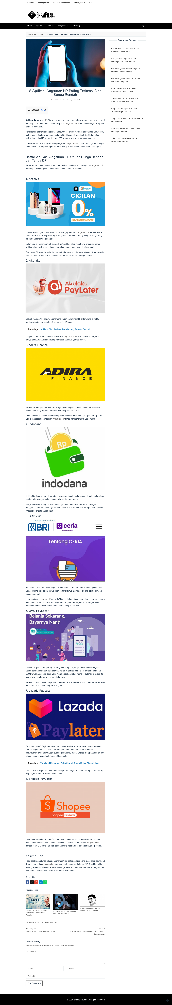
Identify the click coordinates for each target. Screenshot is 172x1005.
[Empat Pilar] (41, 14)
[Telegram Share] (41, 882)
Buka (43, 110)
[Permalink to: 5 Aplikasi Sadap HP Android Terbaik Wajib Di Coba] (65, 902)
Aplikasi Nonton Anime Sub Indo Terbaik (40, 930)
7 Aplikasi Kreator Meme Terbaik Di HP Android (90, 909)
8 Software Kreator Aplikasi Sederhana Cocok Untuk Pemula (36, 912)
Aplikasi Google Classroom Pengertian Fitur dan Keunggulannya (87, 931)
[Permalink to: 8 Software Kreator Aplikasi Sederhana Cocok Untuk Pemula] (38, 901)
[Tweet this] (32, 882)
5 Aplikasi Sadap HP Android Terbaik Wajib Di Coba (64, 912)
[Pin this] (36, 882)
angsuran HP (71, 123)
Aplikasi (36, 922)
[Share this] (27, 882)
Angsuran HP (70, 336)
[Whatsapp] (45, 882)
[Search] (143, 26)
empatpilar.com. (81, 999)
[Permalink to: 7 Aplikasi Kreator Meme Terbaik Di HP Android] (92, 900)
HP (45, 120)
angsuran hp (48, 864)
